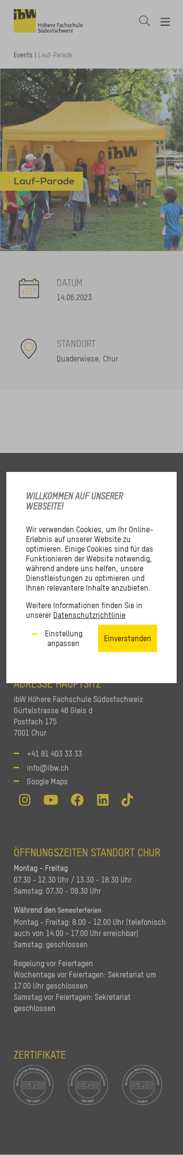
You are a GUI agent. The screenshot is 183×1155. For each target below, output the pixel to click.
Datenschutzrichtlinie (89, 615)
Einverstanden (127, 638)
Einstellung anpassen (63, 638)
